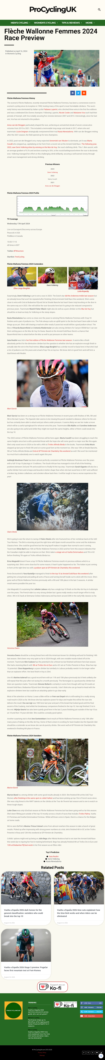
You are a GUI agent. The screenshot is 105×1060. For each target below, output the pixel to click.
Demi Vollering (52, 172)
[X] (92, 1052)
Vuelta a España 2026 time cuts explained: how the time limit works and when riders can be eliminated (78, 913)
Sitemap (42, 1055)
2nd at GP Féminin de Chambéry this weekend (51, 451)
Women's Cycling (14, 54)
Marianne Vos (79, 113)
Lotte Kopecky (83, 291)
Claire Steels (12, 532)
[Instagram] (88, 1052)
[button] (99, 9)
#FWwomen (19, 251)
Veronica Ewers (13, 648)
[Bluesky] (101, 1052)
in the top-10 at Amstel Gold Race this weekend (69, 574)
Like (100, 1003)
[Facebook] (84, 1052)
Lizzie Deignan (22, 132)
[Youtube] (97, 1052)
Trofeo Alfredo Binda (56, 444)
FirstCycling (19, 257)
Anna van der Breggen (16, 125)
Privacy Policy (42, 1052)
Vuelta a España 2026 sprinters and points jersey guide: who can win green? (38, 1012)
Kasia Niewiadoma (65, 132)
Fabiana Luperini (50, 109)
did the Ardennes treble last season (79, 296)
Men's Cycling (32, 1008)
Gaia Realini (53, 856)
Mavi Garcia (12, 408)
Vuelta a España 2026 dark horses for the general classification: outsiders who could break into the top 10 (23, 913)
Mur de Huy (86, 309)
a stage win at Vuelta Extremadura (69, 552)
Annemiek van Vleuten (59, 141)
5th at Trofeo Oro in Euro (42, 665)
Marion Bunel (12, 788)
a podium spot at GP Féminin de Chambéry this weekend (57, 568)
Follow (99, 1007)
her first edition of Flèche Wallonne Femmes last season (49, 340)
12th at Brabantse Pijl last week (20, 845)
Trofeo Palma (84, 814)
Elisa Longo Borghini (22, 288)
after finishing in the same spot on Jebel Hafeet (33, 798)
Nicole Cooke (64, 113)
